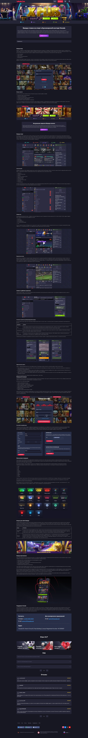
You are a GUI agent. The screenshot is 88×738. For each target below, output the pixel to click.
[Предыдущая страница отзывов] (41, 716)
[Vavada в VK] (65, 727)
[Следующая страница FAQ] (47, 670)
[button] (87, 12)
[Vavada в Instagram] (63, 727)
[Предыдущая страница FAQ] (41, 670)
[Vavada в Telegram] (65, 1)
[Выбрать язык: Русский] (70, 1)
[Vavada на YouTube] (70, 727)
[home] (20, 1)
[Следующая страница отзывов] (47, 716)
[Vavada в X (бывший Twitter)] (67, 727)
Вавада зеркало (44, 35)
